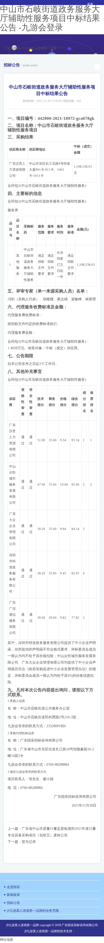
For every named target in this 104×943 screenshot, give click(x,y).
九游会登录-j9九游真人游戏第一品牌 (30, 48)
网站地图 (6, 939)
